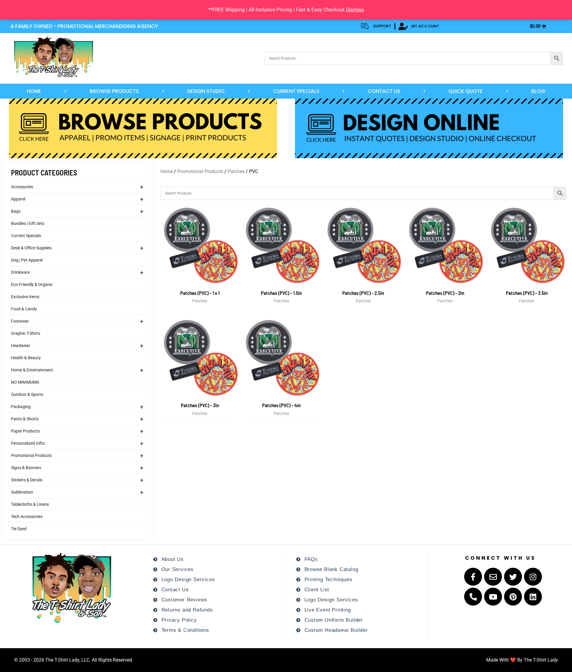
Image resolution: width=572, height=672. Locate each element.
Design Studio (206, 91)
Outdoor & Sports (27, 394)
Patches (236, 171)
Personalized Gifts (77, 443)
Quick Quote (465, 91)
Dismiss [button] (355, 10)
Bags (77, 211)
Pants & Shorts (77, 419)
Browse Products (114, 91)
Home (34, 91)
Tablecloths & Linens (30, 504)
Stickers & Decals (77, 480)
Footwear (77, 321)
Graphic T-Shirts (25, 333)
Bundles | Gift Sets (27, 223)
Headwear (77, 345)
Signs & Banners (77, 468)
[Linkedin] (533, 597)
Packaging (77, 406)
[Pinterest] (513, 597)
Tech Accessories (27, 516)
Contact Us (384, 91)
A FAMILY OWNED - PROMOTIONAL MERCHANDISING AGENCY (84, 26)
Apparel (77, 199)
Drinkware (77, 272)
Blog (538, 91)
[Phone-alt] (473, 597)
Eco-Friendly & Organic (32, 284)
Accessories (77, 187)
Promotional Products (77, 455)
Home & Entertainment (77, 370)
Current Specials (296, 91)
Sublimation (77, 492)
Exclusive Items (25, 296)
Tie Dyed (19, 528)
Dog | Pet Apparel (27, 260)
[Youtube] (493, 597)
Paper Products (77, 431)
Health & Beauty (26, 357)
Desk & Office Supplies (77, 248)
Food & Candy (24, 309)
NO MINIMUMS (25, 382)
